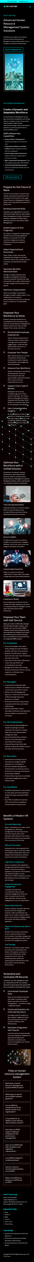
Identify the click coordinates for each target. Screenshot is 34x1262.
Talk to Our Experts (12, 177)
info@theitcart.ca (12, 1199)
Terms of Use (8, 1221)
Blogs (6, 1217)
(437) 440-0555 (12, 1197)
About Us (7, 1214)
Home (6, 1212)
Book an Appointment (13, 49)
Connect (7, 1219)
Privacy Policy (9, 1224)
